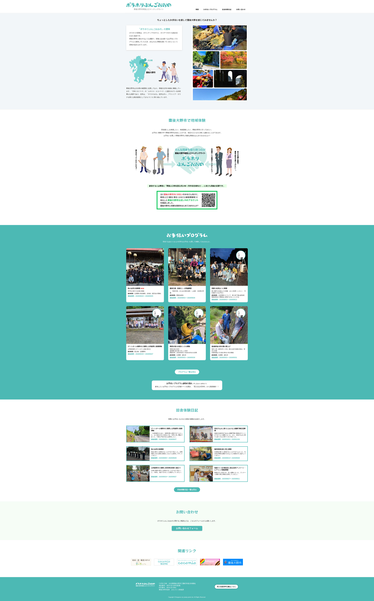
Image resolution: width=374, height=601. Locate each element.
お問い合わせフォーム (187, 528)
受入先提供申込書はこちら (226, 586)
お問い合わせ (240, 9)
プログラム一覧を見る (187, 372)
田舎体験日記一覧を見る (187, 490)
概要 (197, 9)
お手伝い (210, 9)
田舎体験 (226, 9)
